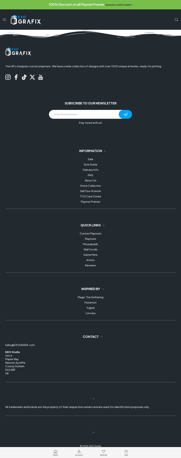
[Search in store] (176, 19)
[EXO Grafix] (26, 19)
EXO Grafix (95, 445)
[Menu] (4, 19)
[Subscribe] (125, 114)
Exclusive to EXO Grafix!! (119, 4)
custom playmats (40, 66)
